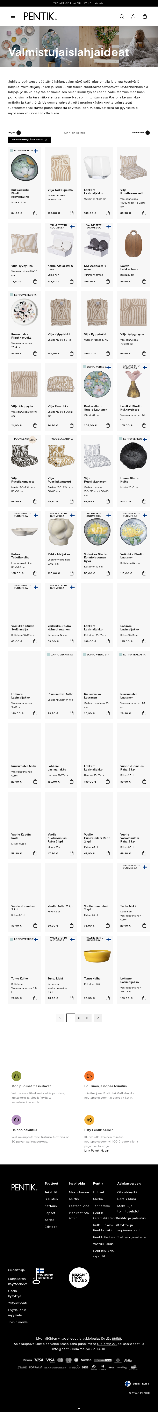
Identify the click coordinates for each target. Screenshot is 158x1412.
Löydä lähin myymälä (17, 1312)
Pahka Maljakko (59, 554)
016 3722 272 (107, 1344)
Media (98, 1199)
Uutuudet (99, 3)
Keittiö (74, 1199)
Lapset (50, 1213)
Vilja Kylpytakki (59, 334)
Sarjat (49, 1220)
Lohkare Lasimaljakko (93, 191)
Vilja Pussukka (58, 406)
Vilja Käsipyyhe (22, 406)
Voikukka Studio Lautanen (132, 555)
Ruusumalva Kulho (60, 694)
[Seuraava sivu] (98, 1018)
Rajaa (11, 132)
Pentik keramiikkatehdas (106, 1215)
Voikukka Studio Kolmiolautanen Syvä (95, 557)
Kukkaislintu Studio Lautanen (95, 408)
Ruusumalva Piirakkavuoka (21, 336)
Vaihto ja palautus (131, 1218)
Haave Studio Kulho (129, 479)
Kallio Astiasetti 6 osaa (60, 267)
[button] (13, 16)
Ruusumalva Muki (23, 766)
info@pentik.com (65, 1349)
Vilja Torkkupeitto (60, 190)
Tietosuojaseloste (131, 1237)
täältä (116, 1338)
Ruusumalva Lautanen (92, 695)
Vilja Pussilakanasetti (132, 191)
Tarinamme (101, 1206)
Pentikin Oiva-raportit (104, 1253)
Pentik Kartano (104, 1237)
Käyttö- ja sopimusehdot (128, 1227)
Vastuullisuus (103, 1244)
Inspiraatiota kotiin (79, 1215)
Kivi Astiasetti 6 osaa (95, 267)
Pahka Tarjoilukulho (20, 555)
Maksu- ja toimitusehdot (128, 1208)
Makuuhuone (79, 1192)
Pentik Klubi (126, 1199)
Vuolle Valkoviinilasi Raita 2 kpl (129, 838)
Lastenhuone (79, 1206)
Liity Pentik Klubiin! (97, 1150)
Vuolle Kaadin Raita (21, 836)
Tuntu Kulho (19, 978)
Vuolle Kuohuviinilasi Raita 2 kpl (57, 838)
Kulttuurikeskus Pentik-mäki (105, 1227)
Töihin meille (18, 1322)
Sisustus (51, 1199)
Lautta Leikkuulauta (129, 267)
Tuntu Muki (128, 906)
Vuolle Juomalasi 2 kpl (23, 907)
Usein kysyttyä (14, 1293)
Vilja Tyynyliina (22, 266)
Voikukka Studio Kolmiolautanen (59, 627)
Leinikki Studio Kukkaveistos (131, 408)
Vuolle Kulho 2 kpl (60, 906)
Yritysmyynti (17, 1303)
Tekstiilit (51, 1192)
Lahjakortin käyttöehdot (18, 1281)
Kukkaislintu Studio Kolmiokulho (20, 193)
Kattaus (51, 1206)
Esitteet (51, 1227)
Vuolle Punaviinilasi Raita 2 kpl (97, 838)
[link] (133, 16)
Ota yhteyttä (127, 1192)
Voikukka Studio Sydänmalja (23, 627)
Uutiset (98, 1192)
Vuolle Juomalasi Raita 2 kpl (132, 767)
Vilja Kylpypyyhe (132, 334)
